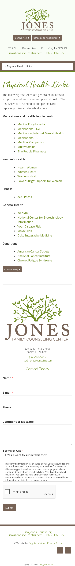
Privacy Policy (54, 543)
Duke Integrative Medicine (34, 235)
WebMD (22, 213)
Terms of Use (13, 451)
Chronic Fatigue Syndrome (34, 260)
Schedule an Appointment (45, 37)
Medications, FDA (28, 129)
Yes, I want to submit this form (27, 455)
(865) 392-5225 (56, 53)
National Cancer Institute (33, 256)
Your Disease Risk (29, 226)
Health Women (27, 167)
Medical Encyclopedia (31, 124)
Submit (9, 507)
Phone (7, 407)
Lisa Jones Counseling (37, 532)
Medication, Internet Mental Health (40, 133)
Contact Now (21, 37)
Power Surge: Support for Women (39, 181)
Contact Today (11, 269)
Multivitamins (26, 147)
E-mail (8, 393)
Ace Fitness (24, 197)
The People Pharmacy (31, 151)
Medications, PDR (28, 138)
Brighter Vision (37, 543)
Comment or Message (18, 422)
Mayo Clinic (24, 231)
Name (8, 378)
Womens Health (27, 176)
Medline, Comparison (31, 142)
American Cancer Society (33, 251)
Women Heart (26, 172)
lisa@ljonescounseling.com (26, 53)
